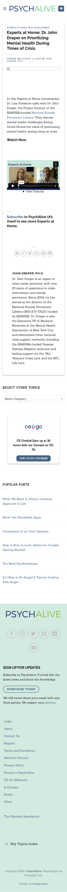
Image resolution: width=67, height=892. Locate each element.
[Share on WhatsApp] (17, 253)
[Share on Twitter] (30, 253)
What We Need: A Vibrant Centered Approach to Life (27, 501)
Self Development (39, 28)
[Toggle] (6, 844)
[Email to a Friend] (37, 253)
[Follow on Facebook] (12, 634)
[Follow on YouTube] (34, 648)
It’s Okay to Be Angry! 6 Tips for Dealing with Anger (31, 579)
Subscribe (15, 217)
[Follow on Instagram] (22, 634)
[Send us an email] (44, 634)
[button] (5, 8)
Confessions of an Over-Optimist (26, 531)
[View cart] (61, 9)
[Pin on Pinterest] (43, 253)
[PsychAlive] (32, 8)
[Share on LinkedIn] (50, 253)
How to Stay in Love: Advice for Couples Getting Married (31, 547)
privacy (50, 702)
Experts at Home (17, 28)
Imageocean (40, 883)
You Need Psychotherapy (20, 563)
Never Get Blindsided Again (22, 517)
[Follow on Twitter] (33, 634)
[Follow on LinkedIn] (55, 634)
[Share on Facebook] (24, 253)
